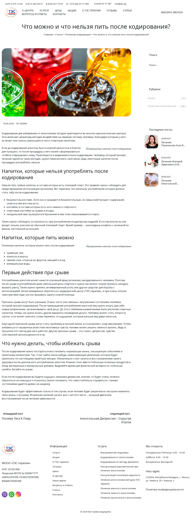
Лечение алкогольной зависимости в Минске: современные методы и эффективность (170, 182)
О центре (28, 10)
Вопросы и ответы (34, 14)
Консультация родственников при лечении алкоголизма (119, 468)
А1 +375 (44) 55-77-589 (77, 3)
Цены (58, 10)
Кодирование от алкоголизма (116, 457)
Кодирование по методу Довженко (119, 461)
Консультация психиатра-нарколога (120, 475)
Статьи (127, 10)
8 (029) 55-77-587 (102, 3)
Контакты (59, 14)
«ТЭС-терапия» (92, 291)
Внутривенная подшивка (114, 452)
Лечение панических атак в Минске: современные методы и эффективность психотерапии (172, 144)
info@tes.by (120, 3)
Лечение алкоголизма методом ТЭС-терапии (120, 481)
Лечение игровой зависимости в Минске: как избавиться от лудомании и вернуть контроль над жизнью (172, 163)
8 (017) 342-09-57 (34, 3)
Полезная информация (21, 109)
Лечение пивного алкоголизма (117, 492)
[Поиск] (150, 12)
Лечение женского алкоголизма (118, 488)
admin (23, 123)
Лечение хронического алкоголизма (120, 497)
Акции (72, 10)
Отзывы (112, 10)
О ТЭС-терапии (91, 10)
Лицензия (7, 473)
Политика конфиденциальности (165, 489)
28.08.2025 (166, 138)
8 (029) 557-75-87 (54, 3)
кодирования (19, 148)
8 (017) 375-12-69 (13, 3)
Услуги (44, 10)
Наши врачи (59, 480)
